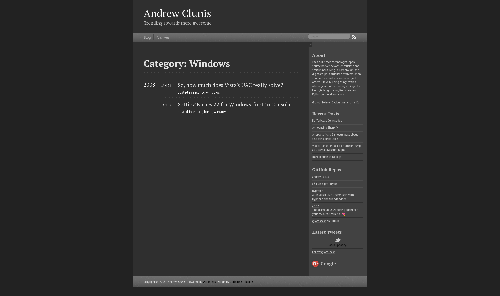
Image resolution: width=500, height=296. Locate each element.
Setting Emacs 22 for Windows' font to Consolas (235, 104)
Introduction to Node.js (326, 157)
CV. (358, 102)
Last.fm (341, 102)
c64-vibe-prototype (324, 184)
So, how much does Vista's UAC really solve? (230, 85)
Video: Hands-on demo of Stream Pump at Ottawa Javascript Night (337, 148)
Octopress (209, 282)
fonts (208, 111)
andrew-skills (320, 176)
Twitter (326, 102)
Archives (163, 37)
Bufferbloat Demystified (327, 120)
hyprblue (317, 191)
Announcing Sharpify (325, 127)
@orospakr (319, 221)
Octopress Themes (242, 282)
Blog (147, 37)
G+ (333, 102)
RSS (354, 37)
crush (315, 206)
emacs (197, 111)
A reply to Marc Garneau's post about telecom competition (335, 136)
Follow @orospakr (323, 252)
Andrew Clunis (177, 13)
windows (213, 92)
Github (316, 102)
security (198, 92)
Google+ (329, 263)
